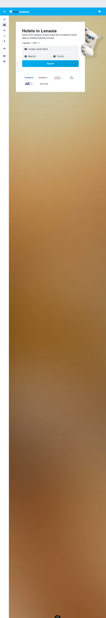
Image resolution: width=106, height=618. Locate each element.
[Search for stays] (4, 25)
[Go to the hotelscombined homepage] (19, 11)
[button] (4, 11)
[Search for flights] (4, 19)
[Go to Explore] (4, 41)
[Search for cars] (4, 30)
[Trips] (4, 48)
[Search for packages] (4, 35)
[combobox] (31, 43)
